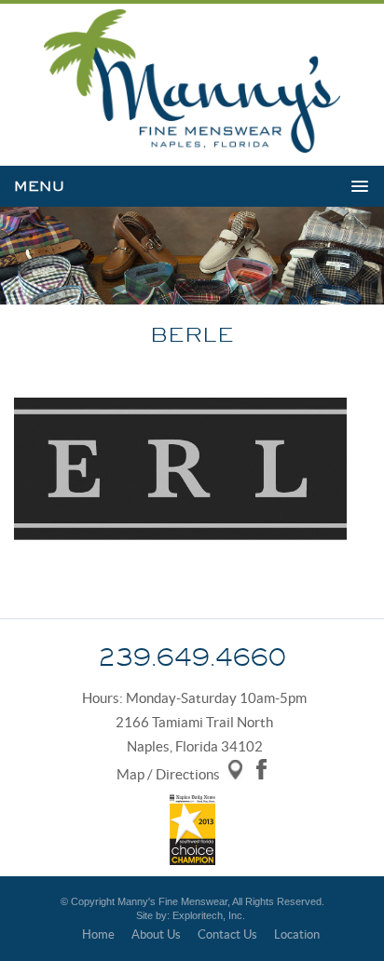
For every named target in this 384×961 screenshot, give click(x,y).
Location (297, 934)
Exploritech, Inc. (208, 915)
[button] (191, 186)
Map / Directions (168, 774)
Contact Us (227, 934)
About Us (156, 934)
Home (98, 934)
